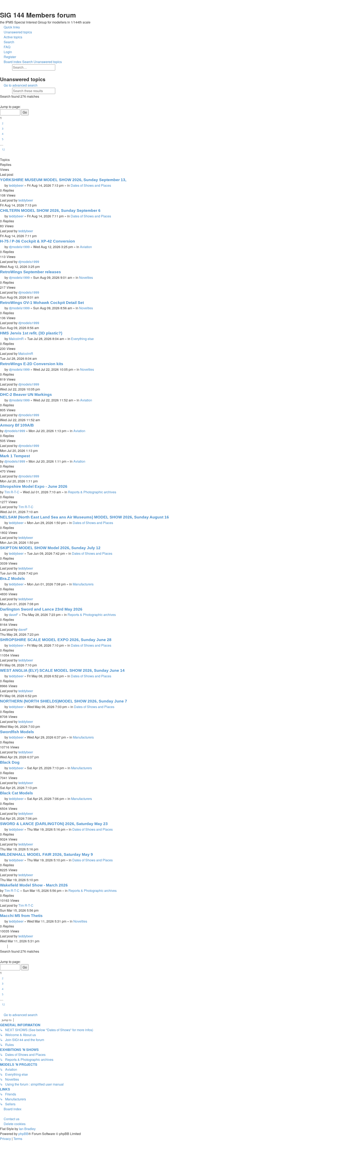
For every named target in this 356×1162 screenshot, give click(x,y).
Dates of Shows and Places (91, 185)
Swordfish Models (17, 732)
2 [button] (2, 123)
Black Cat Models (16, 793)
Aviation (86, 246)
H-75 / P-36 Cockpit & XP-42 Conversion (37, 241)
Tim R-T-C (11, 492)
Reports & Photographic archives (92, 492)
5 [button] (2, 139)
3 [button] (2, 128)
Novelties (86, 277)
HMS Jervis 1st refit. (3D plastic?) (31, 333)
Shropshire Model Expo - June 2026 (33, 486)
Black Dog (10, 762)
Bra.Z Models (12, 578)
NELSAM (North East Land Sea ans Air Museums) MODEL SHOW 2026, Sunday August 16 (84, 517)
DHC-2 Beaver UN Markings (26, 394)
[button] (2, 101)
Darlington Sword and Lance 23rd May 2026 (41, 609)
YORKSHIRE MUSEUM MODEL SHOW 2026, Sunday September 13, (63, 180)
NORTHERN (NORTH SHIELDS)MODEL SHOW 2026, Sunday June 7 (63, 701)
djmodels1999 (19, 246)
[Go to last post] (35, 200)
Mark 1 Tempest (15, 456)
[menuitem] (16, 32)
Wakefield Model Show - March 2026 (34, 885)
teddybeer (16, 185)
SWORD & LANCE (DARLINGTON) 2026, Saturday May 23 (54, 824)
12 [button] (3, 149)
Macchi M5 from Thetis (21, 915)
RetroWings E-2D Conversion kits (31, 364)
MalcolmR (16, 338)
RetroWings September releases (30, 272)
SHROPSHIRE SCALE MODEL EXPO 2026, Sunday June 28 (55, 640)
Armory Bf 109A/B (17, 425)
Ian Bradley (27, 1128)
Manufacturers (83, 584)
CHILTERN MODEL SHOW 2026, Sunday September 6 (50, 210)
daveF (13, 614)
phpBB (23, 1133)
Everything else (82, 338)
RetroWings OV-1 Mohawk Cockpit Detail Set (42, 302)
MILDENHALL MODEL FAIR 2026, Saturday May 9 (46, 854)
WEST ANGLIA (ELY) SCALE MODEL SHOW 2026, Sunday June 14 (62, 670)
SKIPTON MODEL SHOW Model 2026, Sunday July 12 (50, 548)
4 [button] (2, 134)
